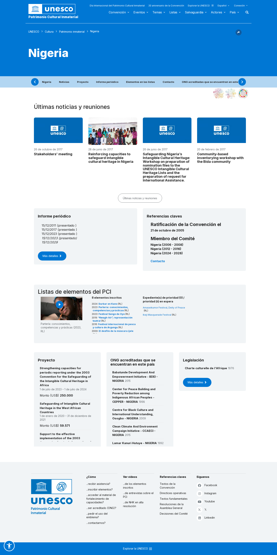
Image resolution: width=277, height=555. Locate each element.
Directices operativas (173, 493)
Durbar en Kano (108, 303)
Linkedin (209, 517)
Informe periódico (107, 81)
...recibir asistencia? (98, 483)
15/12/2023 (50, 238)
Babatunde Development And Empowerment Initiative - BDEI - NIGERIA (135, 377)
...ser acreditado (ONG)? (101, 508)
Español (222, 5)
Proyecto (82, 81)
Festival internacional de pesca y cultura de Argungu (114, 326)
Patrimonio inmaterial (72, 31)
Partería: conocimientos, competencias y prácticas (110, 309)
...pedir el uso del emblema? (97, 515)
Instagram (210, 493)
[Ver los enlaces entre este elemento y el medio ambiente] (230, 93)
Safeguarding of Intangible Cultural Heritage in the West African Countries (65, 408)
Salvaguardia (194, 12)
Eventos (139, 12)
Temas (157, 12)
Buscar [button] (246, 12)
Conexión (239, 5)
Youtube (209, 501)
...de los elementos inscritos (134, 485)
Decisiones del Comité (174, 513)
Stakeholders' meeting (53, 154)
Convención (117, 12)
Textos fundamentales (173, 498)
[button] (239, 34)
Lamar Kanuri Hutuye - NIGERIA (134, 443)
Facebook (210, 485)
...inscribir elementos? (99, 489)
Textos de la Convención (167, 485)
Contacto (168, 81)
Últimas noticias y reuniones (140, 198)
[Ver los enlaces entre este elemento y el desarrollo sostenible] (243, 93)
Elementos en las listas (140, 81)
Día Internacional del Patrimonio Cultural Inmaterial (117, 5)
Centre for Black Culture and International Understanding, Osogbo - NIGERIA (132, 414)
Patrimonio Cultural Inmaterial (53, 17)
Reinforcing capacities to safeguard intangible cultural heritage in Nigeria (110, 158)
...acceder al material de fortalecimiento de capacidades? (101, 498)
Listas (173, 12)
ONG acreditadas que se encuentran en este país (213, 81)
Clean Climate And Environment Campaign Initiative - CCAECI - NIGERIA (135, 431)
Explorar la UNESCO (199, 5)
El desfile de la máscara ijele (116, 331)
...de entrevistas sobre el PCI (138, 494)
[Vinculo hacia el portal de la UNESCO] (53, 9)
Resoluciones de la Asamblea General (172, 506)
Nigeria (46, 81)
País (233, 12)
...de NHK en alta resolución (133, 504)
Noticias (64, 81)
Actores (216, 12)
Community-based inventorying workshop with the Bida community (220, 158)
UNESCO (33, 31)
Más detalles (51, 256)
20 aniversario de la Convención (166, 5)
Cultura (49, 31)
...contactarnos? (96, 522)
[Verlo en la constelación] (218, 93)
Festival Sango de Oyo (112, 314)
